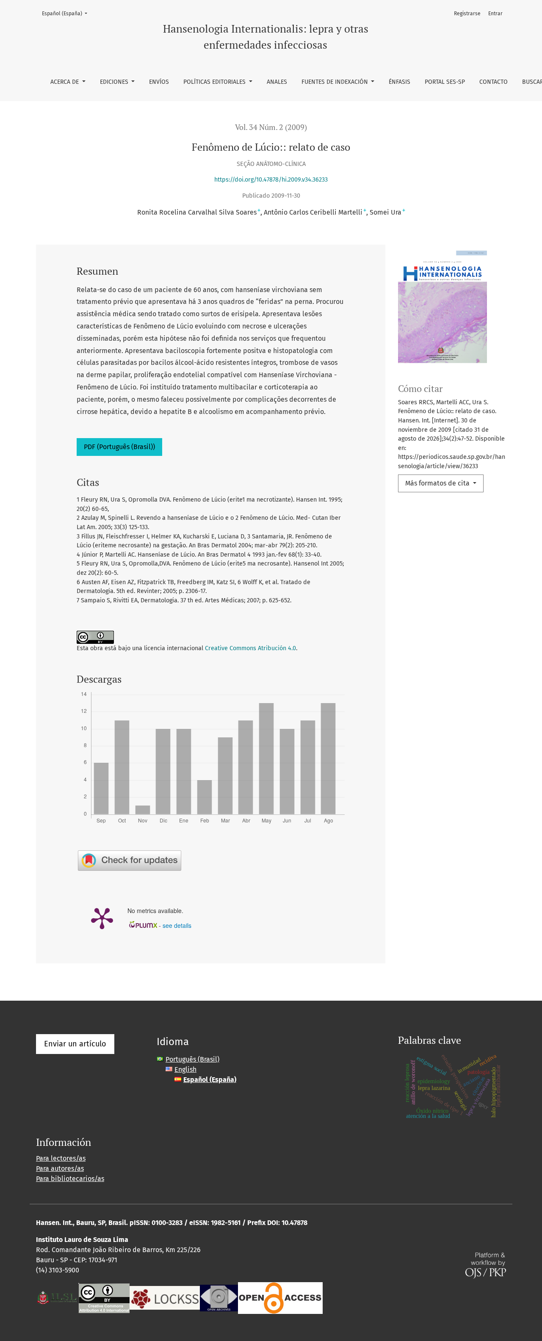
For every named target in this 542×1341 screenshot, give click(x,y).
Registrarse (467, 14)
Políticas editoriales (215, 82)
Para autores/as (60, 1168)
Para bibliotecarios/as (70, 1179)
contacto (493, 82)
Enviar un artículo (75, 1044)
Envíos (159, 82)
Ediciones (115, 82)
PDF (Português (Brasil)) (119, 447)
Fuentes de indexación (335, 82)
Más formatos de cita (438, 483)
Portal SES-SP (445, 82)
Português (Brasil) (192, 1059)
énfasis (399, 82)
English (185, 1069)
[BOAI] (280, 1297)
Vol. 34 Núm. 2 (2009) (271, 127)
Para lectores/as (61, 1158)
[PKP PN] (165, 1297)
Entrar (495, 14)
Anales (277, 82)
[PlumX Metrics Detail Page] (102, 917)
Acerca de (65, 82)
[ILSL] (57, 1297)
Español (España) (67, 13)
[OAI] (219, 1297)
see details (177, 925)
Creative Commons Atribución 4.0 (250, 648)
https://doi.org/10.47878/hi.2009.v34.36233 (271, 179)
